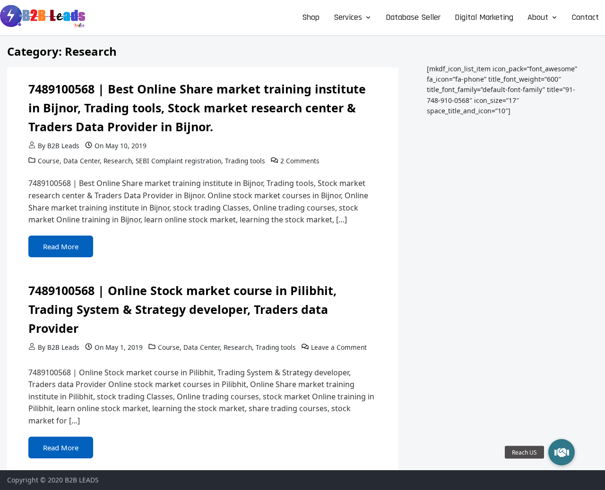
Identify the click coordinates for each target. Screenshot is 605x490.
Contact (585, 17)
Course (49, 160)
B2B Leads (63, 145)
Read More (60, 246)
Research (118, 160)
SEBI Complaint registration (178, 160)
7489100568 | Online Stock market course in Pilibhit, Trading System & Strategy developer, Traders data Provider (182, 309)
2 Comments (300, 160)
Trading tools (245, 160)
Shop (311, 17)
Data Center (81, 160)
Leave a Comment (339, 347)
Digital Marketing (484, 17)
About (537, 17)
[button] (561, 452)
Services (348, 17)
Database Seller (413, 17)
